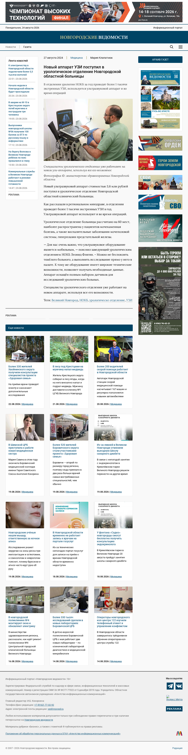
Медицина (76, 57)
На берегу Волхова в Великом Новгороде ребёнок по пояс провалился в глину (19, 156)
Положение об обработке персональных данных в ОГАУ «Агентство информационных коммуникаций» (63, 733)
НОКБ (83, 300)
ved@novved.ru (56, 709)
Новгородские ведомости (38, 719)
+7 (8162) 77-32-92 (44, 705)
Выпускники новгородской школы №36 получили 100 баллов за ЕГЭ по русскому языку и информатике (20, 133)
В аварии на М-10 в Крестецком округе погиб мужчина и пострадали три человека (19, 108)
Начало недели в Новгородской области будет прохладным (20, 88)
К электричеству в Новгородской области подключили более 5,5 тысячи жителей (20, 70)
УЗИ (129, 300)
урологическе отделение (107, 300)
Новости (11, 46)
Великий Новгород (65, 300)
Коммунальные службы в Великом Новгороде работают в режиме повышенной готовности (21, 177)
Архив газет (160, 59)
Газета (27, 46)
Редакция (177, 748)
